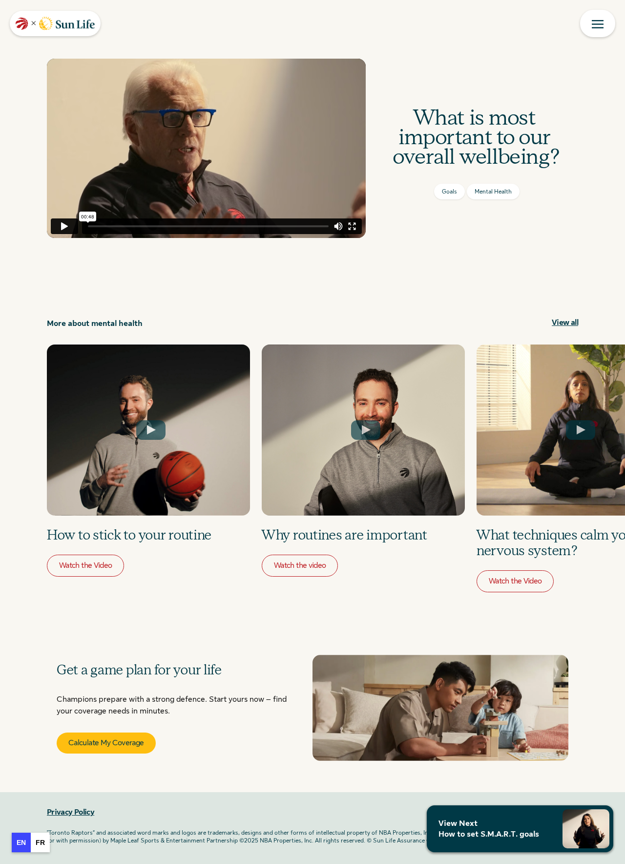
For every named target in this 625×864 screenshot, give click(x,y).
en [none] (21, 842)
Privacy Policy (70, 812)
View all (565, 322)
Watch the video (300, 565)
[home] (55, 23)
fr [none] (40, 842)
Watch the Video (85, 565)
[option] (40, 842)
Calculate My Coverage (106, 742)
